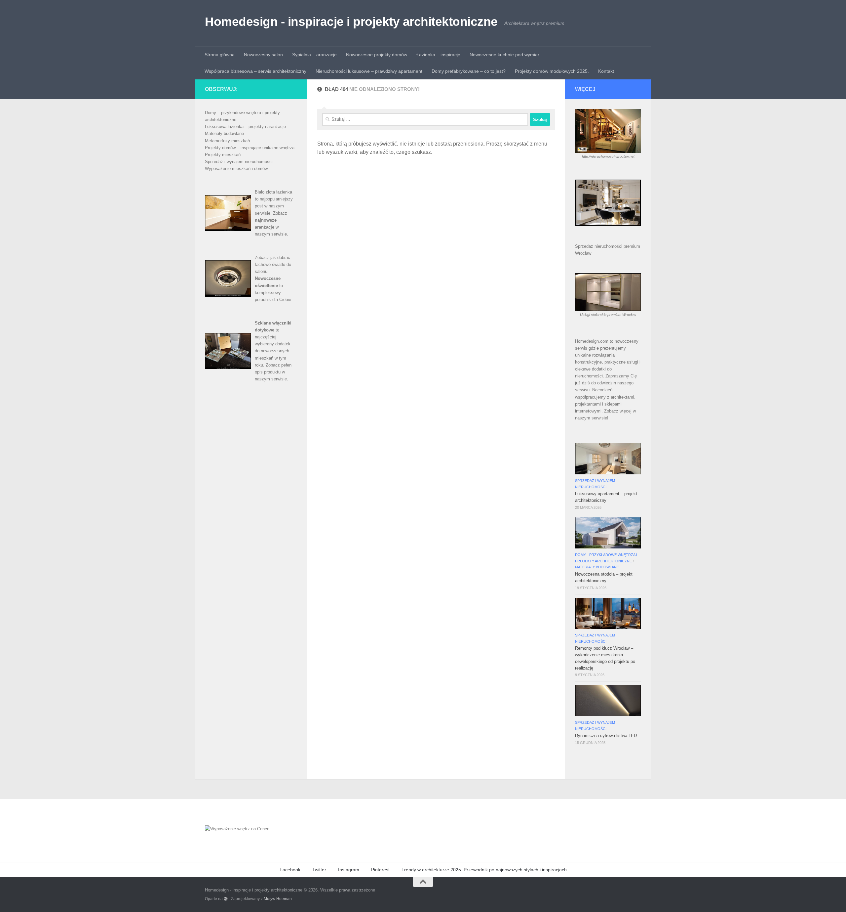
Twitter (319, 869)
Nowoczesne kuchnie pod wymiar (504, 54)
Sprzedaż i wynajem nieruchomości (239, 161)
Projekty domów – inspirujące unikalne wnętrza (249, 147)
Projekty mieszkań (223, 154)
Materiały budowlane (224, 133)
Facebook (290, 869)
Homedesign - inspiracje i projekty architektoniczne (351, 21)
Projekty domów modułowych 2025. (552, 71)
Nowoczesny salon (263, 54)
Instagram (348, 869)
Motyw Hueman (278, 898)
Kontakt (606, 71)
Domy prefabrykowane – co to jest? (469, 71)
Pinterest (380, 869)
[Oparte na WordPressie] (226, 899)
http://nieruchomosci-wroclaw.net (608, 156)
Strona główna (220, 54)
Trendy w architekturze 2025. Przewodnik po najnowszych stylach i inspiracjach (484, 869)
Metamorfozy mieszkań (227, 140)
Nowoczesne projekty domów (376, 54)
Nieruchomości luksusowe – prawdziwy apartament (369, 71)
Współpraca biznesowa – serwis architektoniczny (255, 71)
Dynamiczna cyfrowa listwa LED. (606, 735)
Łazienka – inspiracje (438, 54)
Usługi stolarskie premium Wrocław (608, 315)
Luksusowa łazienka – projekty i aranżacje (245, 126)
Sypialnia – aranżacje (314, 54)
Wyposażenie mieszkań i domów (236, 168)
